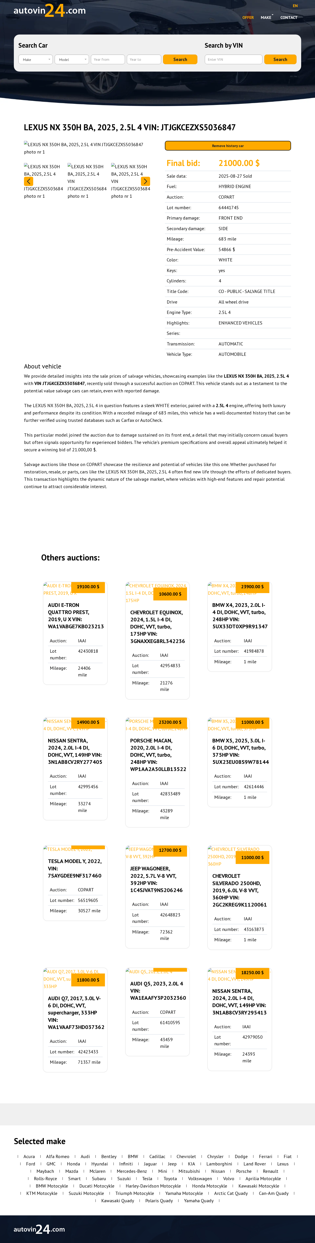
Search (180, 59)
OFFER (248, 17)
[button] (145, 181)
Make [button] (266, 17)
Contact (289, 17)
